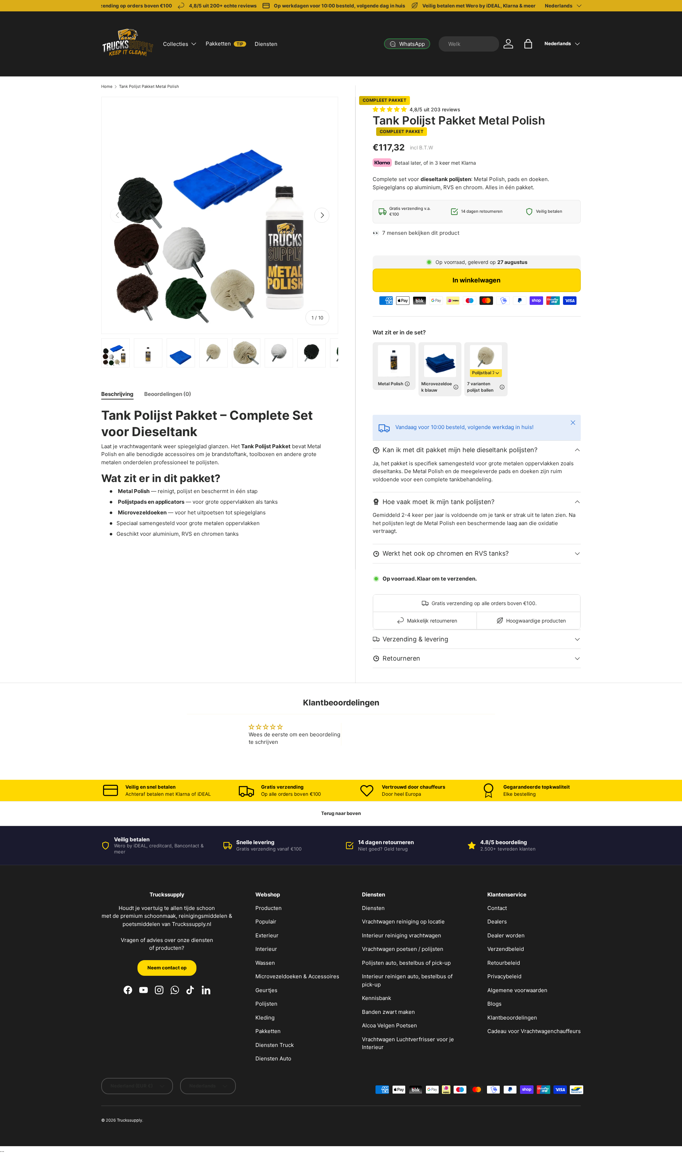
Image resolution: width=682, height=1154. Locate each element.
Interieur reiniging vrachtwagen (401, 935)
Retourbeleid (503, 962)
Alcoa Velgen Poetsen (389, 1025)
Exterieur (266, 935)
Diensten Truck (274, 1045)
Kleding (265, 1017)
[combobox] (469, 44)
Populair (265, 921)
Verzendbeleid (505, 949)
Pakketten (224, 43)
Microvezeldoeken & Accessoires (297, 976)
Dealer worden (506, 935)
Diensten (266, 44)
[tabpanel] (219, 472)
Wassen (265, 962)
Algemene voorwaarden (517, 990)
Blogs (494, 1003)
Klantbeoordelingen (512, 1017)
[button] (528, 44)
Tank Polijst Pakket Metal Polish (149, 87)
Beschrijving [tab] (117, 394)
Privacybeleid (504, 976)
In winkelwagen (476, 280)
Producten (268, 908)
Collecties (175, 44)
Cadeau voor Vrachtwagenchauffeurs (534, 1031)
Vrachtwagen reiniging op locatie (403, 921)
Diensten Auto (273, 1058)
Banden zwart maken (388, 1012)
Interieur (266, 949)
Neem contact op (166, 967)
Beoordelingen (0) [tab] (167, 394)
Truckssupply (129, 1120)
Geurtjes (266, 990)
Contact (497, 908)
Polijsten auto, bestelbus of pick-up (406, 962)
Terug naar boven (341, 813)
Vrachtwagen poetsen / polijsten (402, 949)
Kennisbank (376, 998)
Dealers (497, 921)
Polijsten (266, 1003)
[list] (220, 215)
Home (107, 87)
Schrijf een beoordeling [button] (387, 734)
